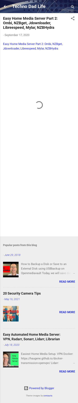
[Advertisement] (39, 191)
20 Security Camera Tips (22, 293)
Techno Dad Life (28, 6)
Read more (67, 281)
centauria (47, 395)
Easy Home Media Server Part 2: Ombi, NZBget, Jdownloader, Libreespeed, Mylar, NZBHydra (30, 23)
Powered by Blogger (41, 388)
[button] (72, 19)
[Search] (72, 7)
